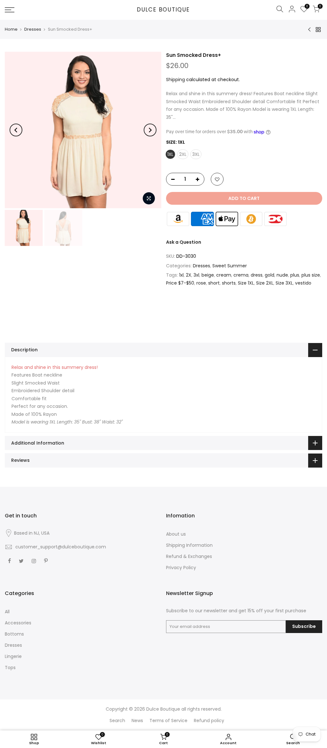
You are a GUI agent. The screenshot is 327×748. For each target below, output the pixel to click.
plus (294, 275)
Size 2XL (264, 283)
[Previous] (16, 130)
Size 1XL (246, 283)
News (137, 720)
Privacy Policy (181, 567)
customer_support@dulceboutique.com (60, 547)
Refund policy (209, 720)
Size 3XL (284, 283)
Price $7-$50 (180, 283)
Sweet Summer (229, 266)
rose (201, 283)
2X (188, 275)
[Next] (150, 130)
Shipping (175, 79)
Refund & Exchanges (189, 556)
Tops (10, 667)
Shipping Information (189, 545)
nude (282, 275)
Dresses (32, 29)
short (214, 283)
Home (11, 29)
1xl (181, 275)
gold (269, 275)
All (7, 611)
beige (208, 275)
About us (176, 534)
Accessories (18, 623)
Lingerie (13, 656)
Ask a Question (183, 242)
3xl (196, 275)
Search (117, 720)
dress (256, 275)
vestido (303, 283)
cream (223, 275)
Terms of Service (168, 720)
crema (240, 275)
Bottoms (14, 634)
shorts (229, 283)
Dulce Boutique (163, 10)
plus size (310, 275)
